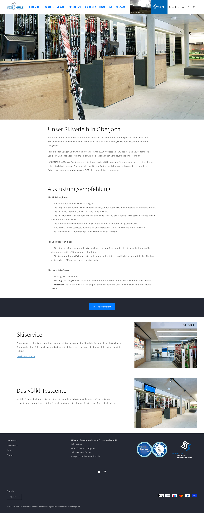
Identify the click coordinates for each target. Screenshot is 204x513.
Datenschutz (12, 445)
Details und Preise (26, 356)
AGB (9, 450)
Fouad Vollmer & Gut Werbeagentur (67, 507)
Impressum (12, 440)
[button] (183, 7)
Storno (10, 455)
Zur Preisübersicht (102, 306)
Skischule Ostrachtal (20, 507)
